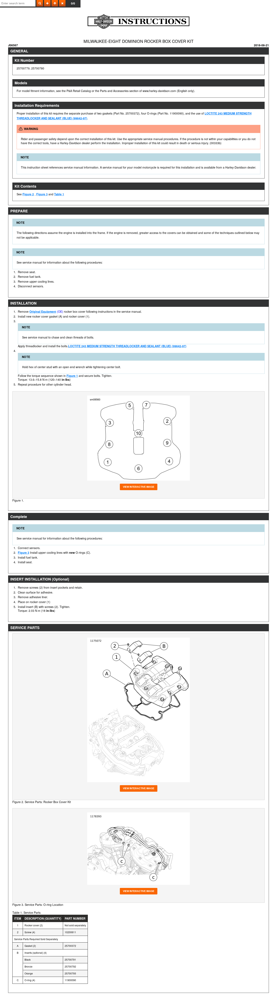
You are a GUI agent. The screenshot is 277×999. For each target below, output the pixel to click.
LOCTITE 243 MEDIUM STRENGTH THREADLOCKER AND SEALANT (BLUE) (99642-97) (127, 346)
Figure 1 (72, 376)
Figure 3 (42, 194)
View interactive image (138, 486)
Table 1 (59, 194)
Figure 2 (28, 194)
